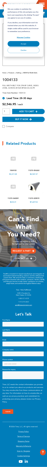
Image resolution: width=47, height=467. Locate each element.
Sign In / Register (23, 451)
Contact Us (22, 258)
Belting (18, 73)
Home (4, 73)
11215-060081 (13, 198)
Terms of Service (23, 436)
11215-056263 (33, 170)
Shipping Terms (23, 441)
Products (11, 73)
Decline (23, 50)
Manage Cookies (23, 37)
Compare (10, 126)
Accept (23, 44)
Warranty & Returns (23, 446)
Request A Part (22, 251)
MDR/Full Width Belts (30, 73)
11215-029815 (33, 198)
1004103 (13, 170)
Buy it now (21, 119)
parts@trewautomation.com (23, 305)
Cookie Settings (23, 456)
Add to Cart (26, 111)
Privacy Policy (23, 432)
